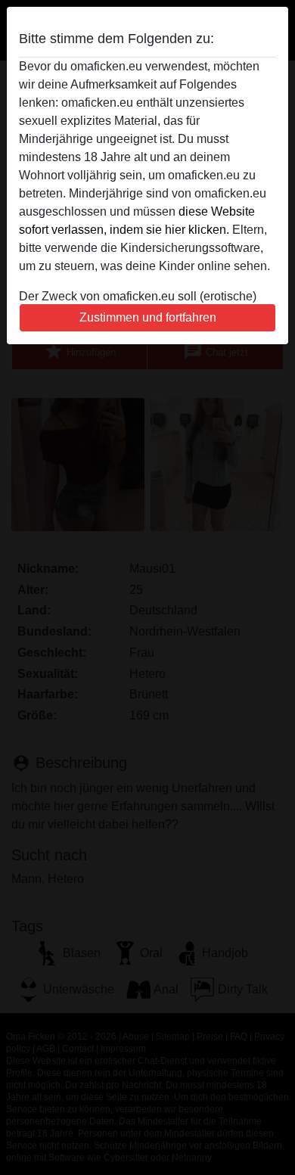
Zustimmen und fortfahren (147, 317)
